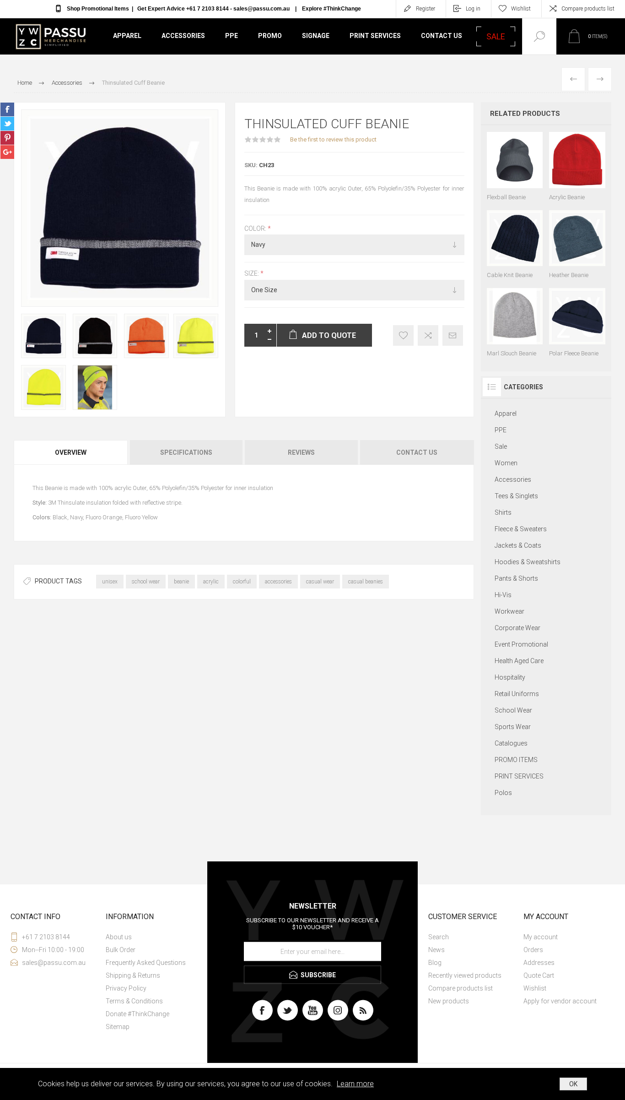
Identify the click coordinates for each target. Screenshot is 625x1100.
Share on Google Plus (7, 152)
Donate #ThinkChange (137, 1014)
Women (506, 463)
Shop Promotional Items (98, 8)
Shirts (503, 512)
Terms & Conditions (134, 1001)
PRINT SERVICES (519, 776)
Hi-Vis (503, 595)
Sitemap (117, 1026)
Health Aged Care (519, 660)
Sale (501, 446)
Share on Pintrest (7, 138)
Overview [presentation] (70, 452)
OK (573, 1084)
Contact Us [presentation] (416, 452)
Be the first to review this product (333, 139)
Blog (435, 962)
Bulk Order (120, 949)
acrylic (211, 581)
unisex (110, 581)
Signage (315, 35)
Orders (533, 949)
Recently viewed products (464, 975)
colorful (242, 581)
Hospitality (510, 677)
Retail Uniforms (517, 693)
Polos (503, 792)
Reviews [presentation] (301, 452)
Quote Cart (538, 975)
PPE (231, 35)
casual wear (320, 581)
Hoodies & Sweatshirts (527, 562)
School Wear (513, 710)
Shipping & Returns (133, 975)
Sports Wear (513, 726)
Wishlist (534, 988)
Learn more (355, 1083)
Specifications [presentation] (186, 452)
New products (448, 1001)
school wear (146, 581)
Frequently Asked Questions (146, 962)
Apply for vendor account (560, 1001)
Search (438, 937)
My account (540, 937)
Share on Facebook (7, 109)
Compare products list (587, 8)
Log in (473, 8)
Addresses (539, 962)
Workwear (509, 611)
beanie (181, 581)
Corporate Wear (517, 628)
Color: (256, 228)
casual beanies (365, 581)
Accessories (183, 35)
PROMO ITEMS (516, 759)
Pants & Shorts (516, 578)
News (436, 949)
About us (119, 937)
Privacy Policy (126, 988)
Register (425, 8)
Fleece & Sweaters (521, 529)
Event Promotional (521, 644)
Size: (252, 274)
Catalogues (511, 743)
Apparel (127, 35)
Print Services (375, 35)
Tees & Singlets (516, 496)
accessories (278, 581)
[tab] (71, 452)
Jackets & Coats (518, 545)
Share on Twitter (7, 124)
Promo (270, 35)
